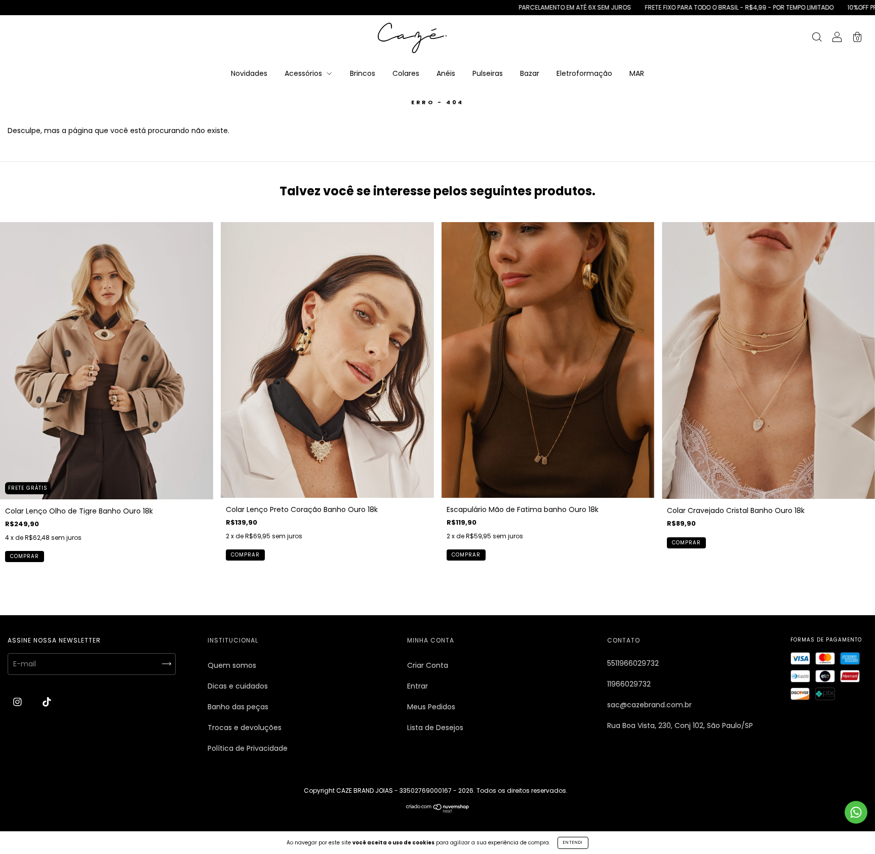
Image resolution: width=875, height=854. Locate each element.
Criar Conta (427, 665)
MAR (636, 73)
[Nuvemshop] (437, 810)
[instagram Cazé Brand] (18, 702)
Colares (405, 73)
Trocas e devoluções (245, 727)
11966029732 (629, 684)
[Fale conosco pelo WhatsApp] (856, 812)
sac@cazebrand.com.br (649, 705)
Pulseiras (487, 73)
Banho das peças (238, 707)
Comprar (24, 556)
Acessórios (304, 73)
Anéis (445, 73)
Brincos (362, 73)
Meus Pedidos (431, 707)
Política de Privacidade (248, 748)
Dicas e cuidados (238, 686)
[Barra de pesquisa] (817, 38)
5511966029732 (633, 663)
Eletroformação (584, 73)
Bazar (529, 73)
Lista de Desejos (435, 727)
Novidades (249, 73)
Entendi (573, 842)
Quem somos (232, 665)
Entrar (417, 686)
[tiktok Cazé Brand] (47, 702)
